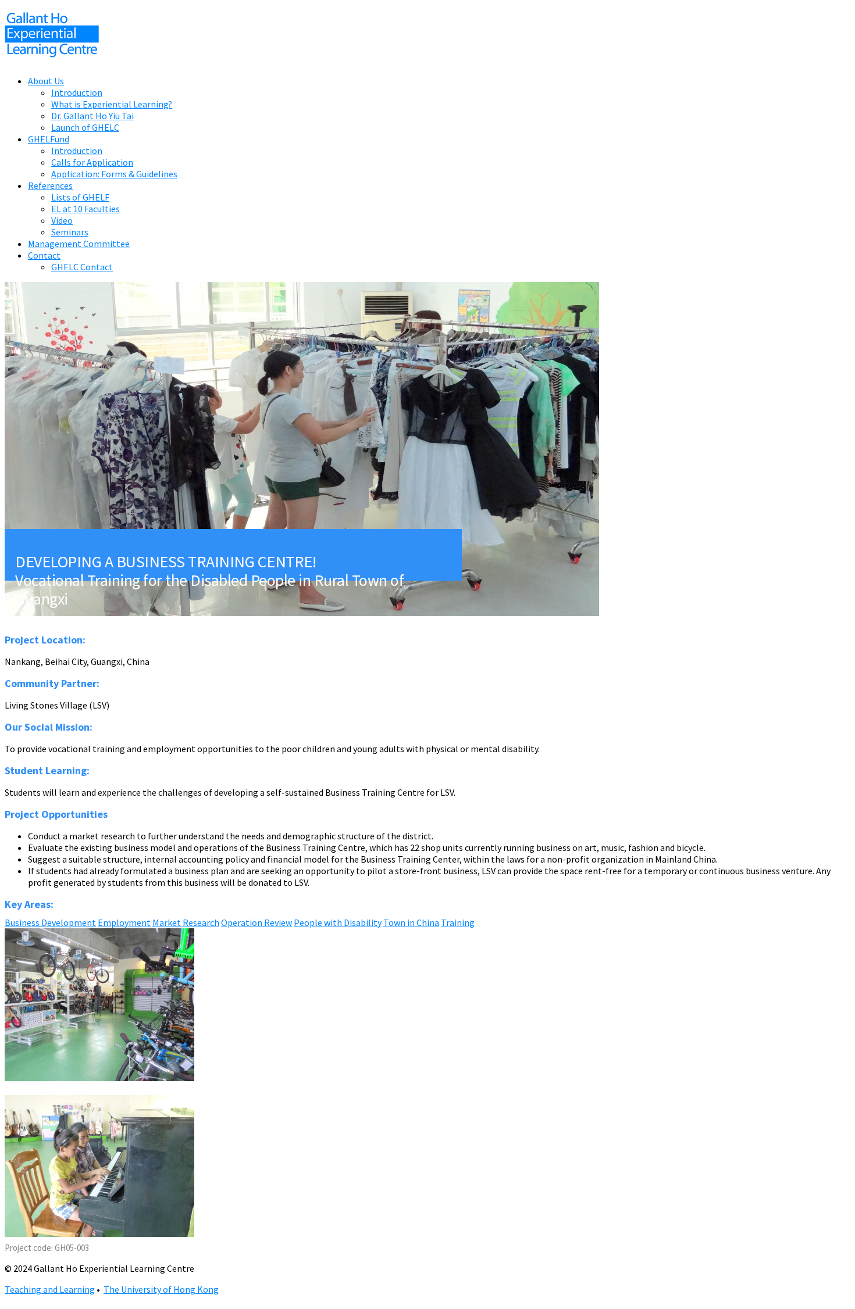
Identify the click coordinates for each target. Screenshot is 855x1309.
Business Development (50, 922)
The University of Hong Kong (161, 1289)
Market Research (185, 922)
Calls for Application (92, 162)
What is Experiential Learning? (111, 104)
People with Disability (338, 922)
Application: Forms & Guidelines (114, 174)
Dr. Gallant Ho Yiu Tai (92, 115)
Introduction (76, 92)
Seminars (69, 232)
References (50, 185)
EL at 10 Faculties (85, 208)
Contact (44, 255)
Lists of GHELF (80, 197)
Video (62, 220)
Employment (124, 922)
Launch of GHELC (85, 127)
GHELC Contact (82, 267)
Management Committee (79, 243)
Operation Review (256, 922)
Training (458, 922)
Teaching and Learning (50, 1289)
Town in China (411, 922)
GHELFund (48, 139)
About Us (46, 81)
